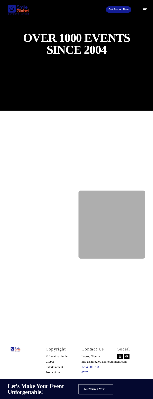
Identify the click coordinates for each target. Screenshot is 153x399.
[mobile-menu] (142, 10)
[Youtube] (126, 356)
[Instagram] (120, 356)
